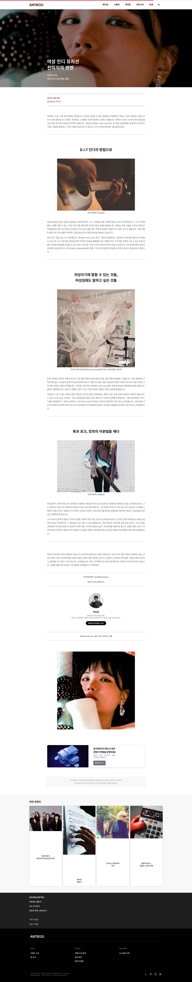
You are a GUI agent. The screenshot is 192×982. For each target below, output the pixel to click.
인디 (100, 636)
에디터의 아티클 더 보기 (96, 623)
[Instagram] (155, 974)
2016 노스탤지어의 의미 (113, 864)
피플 (110, 636)
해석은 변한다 (79, 880)
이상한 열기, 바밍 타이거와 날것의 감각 (46, 857)
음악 (96, 636)
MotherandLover (87, 636)
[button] (159, 4)
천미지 (105, 636)
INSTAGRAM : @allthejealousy (96, 576)
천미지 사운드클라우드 (96, 581)
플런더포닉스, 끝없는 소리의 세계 (146, 864)
